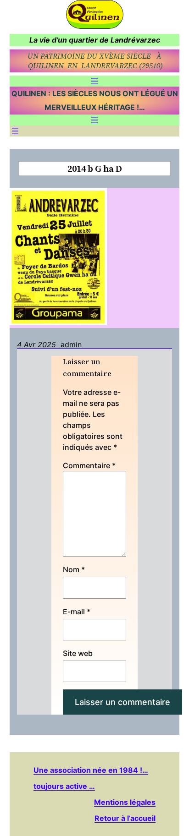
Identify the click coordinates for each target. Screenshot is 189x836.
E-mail (76, 611)
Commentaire (89, 465)
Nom (74, 569)
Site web (78, 653)
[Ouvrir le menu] (94, 81)
